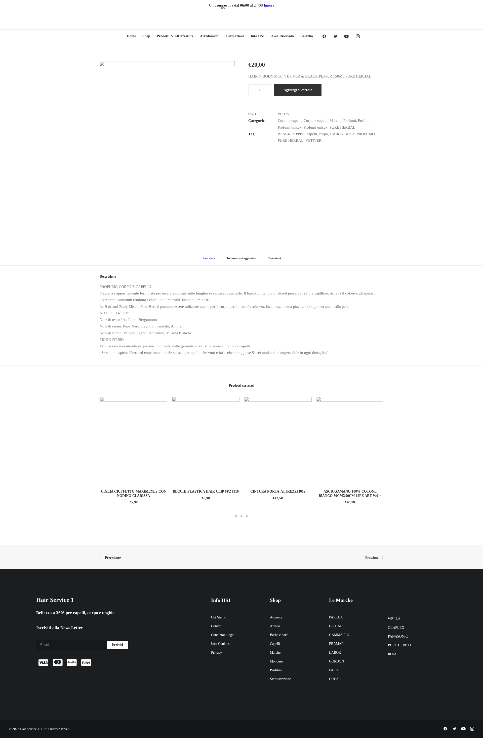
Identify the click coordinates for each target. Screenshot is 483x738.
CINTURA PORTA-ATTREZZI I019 (277, 491)
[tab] (241, 260)
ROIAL (393, 654)
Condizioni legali (223, 635)
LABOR (335, 652)
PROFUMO (366, 134)
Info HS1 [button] (258, 36)
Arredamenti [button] (210, 36)
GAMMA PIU (339, 635)
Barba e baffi (279, 635)
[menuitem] (131, 36)
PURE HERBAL (342, 127)
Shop (146, 36)
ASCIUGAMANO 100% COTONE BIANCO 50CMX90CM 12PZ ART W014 (350, 494)
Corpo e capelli (290, 121)
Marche (335, 121)
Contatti (216, 626)
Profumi (349, 121)
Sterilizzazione (280, 679)
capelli (312, 134)
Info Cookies (220, 644)
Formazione (235, 36)
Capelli (275, 644)
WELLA (394, 619)
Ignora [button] (269, 5)
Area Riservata (282, 36)
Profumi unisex (290, 127)
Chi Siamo (218, 617)
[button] (326, 36)
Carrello (306, 36)
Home (131, 36)
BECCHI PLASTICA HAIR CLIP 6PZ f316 (206, 491)
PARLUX (336, 617)
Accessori (277, 617)
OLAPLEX (396, 628)
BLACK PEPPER (291, 134)
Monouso (276, 661)
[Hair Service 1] (241, 15)
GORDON (336, 661)
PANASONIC (398, 636)
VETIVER (313, 140)
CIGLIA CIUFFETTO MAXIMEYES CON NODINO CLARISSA (133, 494)
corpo (323, 134)
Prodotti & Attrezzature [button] (175, 36)
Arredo (275, 626)
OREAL (335, 679)
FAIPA (334, 670)
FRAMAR (336, 644)
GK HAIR (336, 626)
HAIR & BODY (342, 134)
